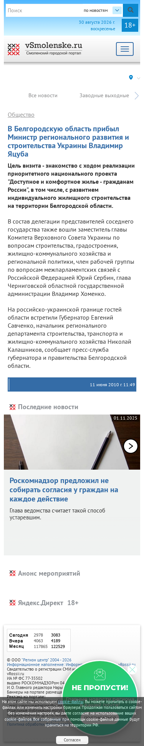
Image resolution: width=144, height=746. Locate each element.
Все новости (43, 95)
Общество (21, 114)
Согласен (72, 740)
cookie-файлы (70, 701)
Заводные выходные (104, 95)
